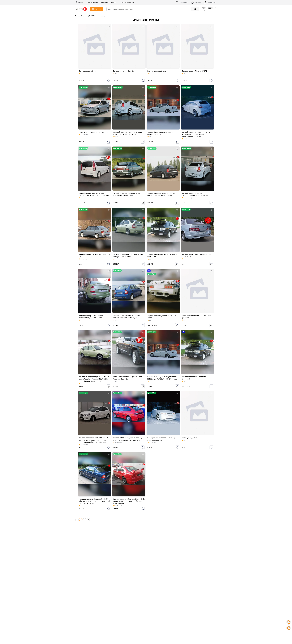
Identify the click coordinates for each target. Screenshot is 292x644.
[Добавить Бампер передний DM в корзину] (108, 80)
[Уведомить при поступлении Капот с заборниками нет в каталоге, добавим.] (211, 325)
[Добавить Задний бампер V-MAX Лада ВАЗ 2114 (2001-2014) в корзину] (177, 264)
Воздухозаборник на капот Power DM (93, 132)
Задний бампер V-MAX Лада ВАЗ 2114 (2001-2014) (162, 255)
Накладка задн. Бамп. (190, 438)
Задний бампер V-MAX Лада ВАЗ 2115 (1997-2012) (196, 255)
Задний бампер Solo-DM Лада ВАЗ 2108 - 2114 (94, 255)
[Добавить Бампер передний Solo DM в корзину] (143, 80)
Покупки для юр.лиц (127, 2)
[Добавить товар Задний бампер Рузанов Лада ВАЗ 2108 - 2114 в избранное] (177, 271)
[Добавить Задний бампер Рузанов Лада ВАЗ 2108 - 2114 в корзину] (177, 325)
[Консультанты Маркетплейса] (288, 622)
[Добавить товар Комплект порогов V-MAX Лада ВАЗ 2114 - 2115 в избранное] (211, 332)
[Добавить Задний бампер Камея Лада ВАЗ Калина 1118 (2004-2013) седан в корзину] (108, 325)
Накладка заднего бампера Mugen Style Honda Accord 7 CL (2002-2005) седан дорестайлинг (129, 501)
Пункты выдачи (92, 2)
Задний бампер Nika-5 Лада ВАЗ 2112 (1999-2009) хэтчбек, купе (128, 194)
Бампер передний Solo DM (123, 71)
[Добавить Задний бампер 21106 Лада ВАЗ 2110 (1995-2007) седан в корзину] (177, 142)
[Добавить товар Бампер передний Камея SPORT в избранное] (211, 26)
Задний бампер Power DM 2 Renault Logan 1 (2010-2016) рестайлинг (161, 194)
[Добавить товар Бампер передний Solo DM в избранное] (143, 26)
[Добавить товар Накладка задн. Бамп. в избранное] (211, 393)
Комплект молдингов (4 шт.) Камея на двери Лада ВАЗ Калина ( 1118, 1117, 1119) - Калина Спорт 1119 (94, 379)
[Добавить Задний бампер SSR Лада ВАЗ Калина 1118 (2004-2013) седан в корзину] (143, 264)
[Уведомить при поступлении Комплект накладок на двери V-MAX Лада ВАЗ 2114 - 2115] (143, 386)
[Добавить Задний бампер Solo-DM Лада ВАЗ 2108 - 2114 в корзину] (108, 264)
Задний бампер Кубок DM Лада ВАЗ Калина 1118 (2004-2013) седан (127, 316)
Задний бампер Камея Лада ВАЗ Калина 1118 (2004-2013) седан (91, 316)
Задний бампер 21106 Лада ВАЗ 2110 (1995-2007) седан (161, 133)
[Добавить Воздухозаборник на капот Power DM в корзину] (108, 142)
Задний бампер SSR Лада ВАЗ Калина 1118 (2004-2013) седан (128, 255)
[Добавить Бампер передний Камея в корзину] (177, 80)
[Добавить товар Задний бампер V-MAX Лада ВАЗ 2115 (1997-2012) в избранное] (211, 210)
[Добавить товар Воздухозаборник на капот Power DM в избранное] (108, 87)
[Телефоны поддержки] (288, 628)
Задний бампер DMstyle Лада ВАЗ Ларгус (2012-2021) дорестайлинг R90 (94, 194)
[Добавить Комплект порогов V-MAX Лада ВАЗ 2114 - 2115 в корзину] (211, 386)
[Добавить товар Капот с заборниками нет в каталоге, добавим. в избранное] (211, 271)
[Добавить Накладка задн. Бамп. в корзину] (211, 447)
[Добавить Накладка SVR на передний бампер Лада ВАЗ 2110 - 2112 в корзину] (177, 447)
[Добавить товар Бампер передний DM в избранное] (108, 26)
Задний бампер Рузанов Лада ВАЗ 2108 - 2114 (162, 316)
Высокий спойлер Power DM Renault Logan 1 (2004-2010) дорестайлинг (127, 133)
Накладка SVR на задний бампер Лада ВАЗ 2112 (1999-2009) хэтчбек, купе (128, 439)
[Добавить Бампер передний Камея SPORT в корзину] (211, 80)
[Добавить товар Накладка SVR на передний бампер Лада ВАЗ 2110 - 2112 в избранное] (177, 393)
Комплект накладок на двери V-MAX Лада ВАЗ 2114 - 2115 (127, 378)
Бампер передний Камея (157, 71)
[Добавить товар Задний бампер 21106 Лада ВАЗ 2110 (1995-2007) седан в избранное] (177, 87)
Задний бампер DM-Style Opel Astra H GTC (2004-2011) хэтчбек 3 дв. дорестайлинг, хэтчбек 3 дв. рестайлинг (196, 135)
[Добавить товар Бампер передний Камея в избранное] (177, 26)
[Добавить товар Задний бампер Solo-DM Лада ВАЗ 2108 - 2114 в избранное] (108, 210)
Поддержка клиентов (108, 2)
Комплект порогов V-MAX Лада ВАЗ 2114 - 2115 (196, 378)
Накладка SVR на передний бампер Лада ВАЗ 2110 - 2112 (161, 439)
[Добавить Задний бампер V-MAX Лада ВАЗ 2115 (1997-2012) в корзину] (211, 264)
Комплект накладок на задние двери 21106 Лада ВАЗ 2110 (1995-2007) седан (162, 378)
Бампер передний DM (87, 71)
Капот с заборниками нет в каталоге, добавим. (196, 316)
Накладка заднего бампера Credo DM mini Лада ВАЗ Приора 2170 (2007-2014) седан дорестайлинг (94, 501)
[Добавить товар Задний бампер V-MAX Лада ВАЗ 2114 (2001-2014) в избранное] (177, 210)
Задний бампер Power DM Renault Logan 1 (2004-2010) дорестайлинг (195, 194)
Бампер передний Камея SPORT (194, 71)
